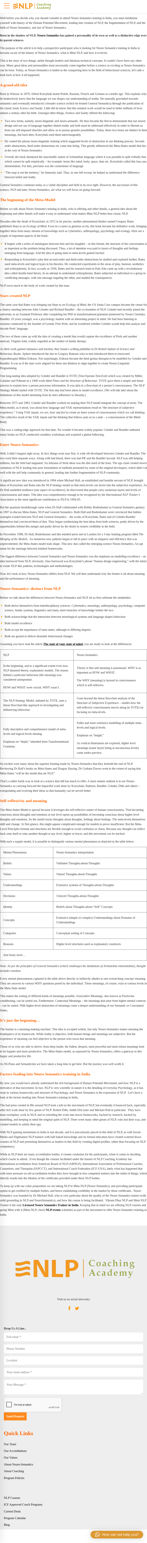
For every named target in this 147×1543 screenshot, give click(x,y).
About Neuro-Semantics (18, 1464)
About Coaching (14, 1471)
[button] (117, 1534)
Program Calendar (15, 1518)
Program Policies (14, 1478)
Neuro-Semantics (48, 35)
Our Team (10, 1444)
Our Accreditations (15, 1450)
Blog (7, 1524)
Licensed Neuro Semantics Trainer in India (50, 1205)
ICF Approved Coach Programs (23, 1504)
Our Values (10, 1457)
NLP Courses (12, 1497)
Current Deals (12, 1511)
